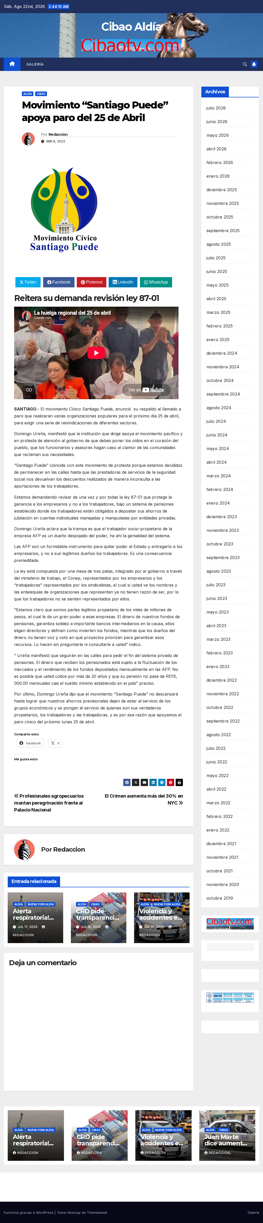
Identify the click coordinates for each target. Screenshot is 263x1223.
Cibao (41, 93)
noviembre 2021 (222, 857)
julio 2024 (216, 421)
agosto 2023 (218, 571)
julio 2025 (216, 257)
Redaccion (58, 134)
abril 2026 (216, 148)
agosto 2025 (218, 244)
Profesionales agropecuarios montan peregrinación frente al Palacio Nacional (48, 803)
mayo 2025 (217, 285)
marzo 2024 (218, 475)
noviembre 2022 (222, 693)
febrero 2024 (219, 489)
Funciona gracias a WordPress (29, 1212)
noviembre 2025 (222, 203)
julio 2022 (216, 748)
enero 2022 (217, 830)
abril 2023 (216, 625)
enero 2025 (217, 339)
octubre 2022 (219, 707)
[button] (245, 64)
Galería (35, 64)
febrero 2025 (219, 325)
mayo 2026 (217, 135)
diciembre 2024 (221, 353)
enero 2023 (217, 666)
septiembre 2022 (223, 721)
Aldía (27, 93)
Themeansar (97, 1212)
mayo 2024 (217, 448)
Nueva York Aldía (41, 904)
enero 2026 (218, 176)
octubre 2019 (219, 898)
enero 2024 (218, 503)
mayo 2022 (217, 775)
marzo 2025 (218, 312)
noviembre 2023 (222, 530)
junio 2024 (217, 434)
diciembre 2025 (221, 189)
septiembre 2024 (223, 394)
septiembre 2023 (223, 557)
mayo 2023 (217, 612)
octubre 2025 (219, 217)
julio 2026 (216, 108)
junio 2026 (216, 121)
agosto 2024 (218, 407)
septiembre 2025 (223, 230)
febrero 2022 (219, 816)
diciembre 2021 (221, 843)
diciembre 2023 (221, 516)
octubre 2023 (219, 543)
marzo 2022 (218, 802)
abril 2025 (216, 298)
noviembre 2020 (222, 884)
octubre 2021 (219, 870)
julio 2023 (216, 584)
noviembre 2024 (222, 366)
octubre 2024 (220, 380)
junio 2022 (216, 761)
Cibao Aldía (131, 26)
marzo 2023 (218, 639)
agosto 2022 (218, 734)
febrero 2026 (219, 162)
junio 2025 (216, 271)
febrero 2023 (219, 652)
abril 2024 (216, 462)
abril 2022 (216, 789)
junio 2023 (216, 598)
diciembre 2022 (221, 680)
